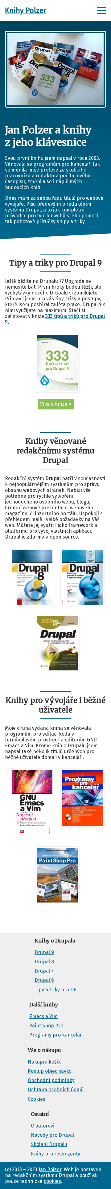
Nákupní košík (44, 1062)
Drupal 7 (44, 971)
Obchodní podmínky (51, 1080)
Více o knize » (55, 404)
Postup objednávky (50, 1071)
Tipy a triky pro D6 (55, 990)
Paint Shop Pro (46, 1026)
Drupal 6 (44, 980)
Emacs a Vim (43, 1016)
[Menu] (101, 10)
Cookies (36, 1099)
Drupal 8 (44, 962)
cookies (52, 1181)
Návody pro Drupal (52, 1135)
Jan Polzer (50, 1169)
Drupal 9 (44, 952)
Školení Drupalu (49, 1144)
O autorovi (42, 1126)
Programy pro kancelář (55, 1035)
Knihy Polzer (25, 10)
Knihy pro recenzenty (55, 1154)
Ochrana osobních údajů (56, 1089)
